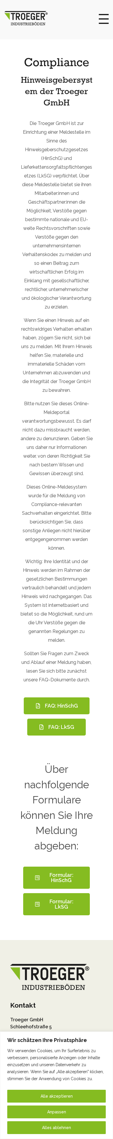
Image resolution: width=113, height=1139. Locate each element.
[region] (56, 1085)
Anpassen (56, 1112)
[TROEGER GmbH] (26, 18)
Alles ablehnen (56, 1127)
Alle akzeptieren (57, 1096)
